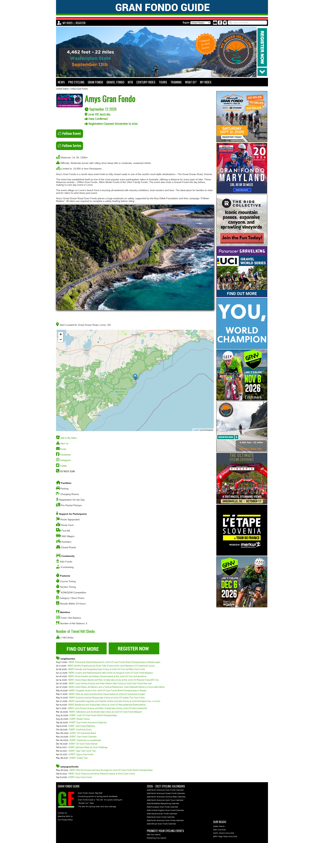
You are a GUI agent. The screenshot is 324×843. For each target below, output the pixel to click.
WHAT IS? (191, 82)
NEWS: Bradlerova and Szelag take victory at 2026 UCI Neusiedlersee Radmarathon (107, 705)
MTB (130, 82)
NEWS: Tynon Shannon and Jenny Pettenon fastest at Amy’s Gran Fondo (102, 774)
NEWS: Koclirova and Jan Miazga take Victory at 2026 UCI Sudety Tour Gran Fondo (107, 698)
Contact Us (62, 813)
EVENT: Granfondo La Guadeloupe (85, 740)
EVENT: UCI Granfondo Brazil (83, 733)
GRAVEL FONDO (115, 82)
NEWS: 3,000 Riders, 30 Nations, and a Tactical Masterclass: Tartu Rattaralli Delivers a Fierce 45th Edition (117, 687)
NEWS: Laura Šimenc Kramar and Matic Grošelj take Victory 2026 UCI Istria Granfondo (107, 708)
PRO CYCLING (76, 82)
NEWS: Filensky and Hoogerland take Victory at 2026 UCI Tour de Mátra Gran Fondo (106, 669)
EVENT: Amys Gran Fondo (80, 777)
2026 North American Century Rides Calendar (166, 796)
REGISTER (81, 23)
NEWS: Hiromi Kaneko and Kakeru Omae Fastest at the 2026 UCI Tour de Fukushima (107, 676)
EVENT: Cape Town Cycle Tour (82, 751)
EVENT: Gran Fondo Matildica (82, 726)
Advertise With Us (65, 816)
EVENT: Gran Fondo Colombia (83, 737)
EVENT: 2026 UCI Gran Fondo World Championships (93, 715)
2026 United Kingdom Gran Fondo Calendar (165, 810)
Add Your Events (154, 834)
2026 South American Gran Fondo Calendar (165, 820)
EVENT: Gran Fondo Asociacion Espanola (87, 722)
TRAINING (176, 82)
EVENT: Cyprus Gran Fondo (81, 754)
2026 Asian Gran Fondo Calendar (161, 817)
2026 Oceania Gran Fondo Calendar (162, 813)
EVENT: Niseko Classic (80, 719)
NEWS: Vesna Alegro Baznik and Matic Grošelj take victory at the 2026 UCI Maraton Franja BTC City (113, 680)
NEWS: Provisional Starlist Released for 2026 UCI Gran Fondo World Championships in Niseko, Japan (114, 662)
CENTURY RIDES (145, 82)
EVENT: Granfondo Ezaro (80, 730)
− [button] (61, 339)
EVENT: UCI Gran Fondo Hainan (83, 744)
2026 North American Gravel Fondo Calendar (166, 793)
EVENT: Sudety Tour (79, 758)
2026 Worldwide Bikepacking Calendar (163, 803)
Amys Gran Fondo (79, 89)
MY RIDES (68, 23)
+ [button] (61, 334)
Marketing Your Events (156, 838)
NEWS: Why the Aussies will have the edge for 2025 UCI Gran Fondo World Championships (111, 770)
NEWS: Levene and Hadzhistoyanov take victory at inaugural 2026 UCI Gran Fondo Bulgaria (111, 673)
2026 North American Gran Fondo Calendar (165, 790)
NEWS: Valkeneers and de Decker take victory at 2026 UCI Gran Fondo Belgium (105, 712)
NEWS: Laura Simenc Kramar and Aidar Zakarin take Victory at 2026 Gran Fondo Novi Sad (110, 683)
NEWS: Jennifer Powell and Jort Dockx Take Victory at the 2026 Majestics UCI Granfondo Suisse (111, 666)
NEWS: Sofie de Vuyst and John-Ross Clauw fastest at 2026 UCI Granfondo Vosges (107, 694)
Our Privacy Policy (65, 819)
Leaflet (196, 429)
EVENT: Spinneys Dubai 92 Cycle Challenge (88, 747)
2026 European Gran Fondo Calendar (162, 807)
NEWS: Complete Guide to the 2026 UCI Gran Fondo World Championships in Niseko (107, 690)
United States (62, 89)
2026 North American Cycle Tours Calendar (165, 800)
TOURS (163, 82)
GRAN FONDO (95, 82)
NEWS (61, 82)
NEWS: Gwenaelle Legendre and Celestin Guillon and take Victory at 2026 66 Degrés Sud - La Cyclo (114, 701)
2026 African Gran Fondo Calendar (161, 823)
